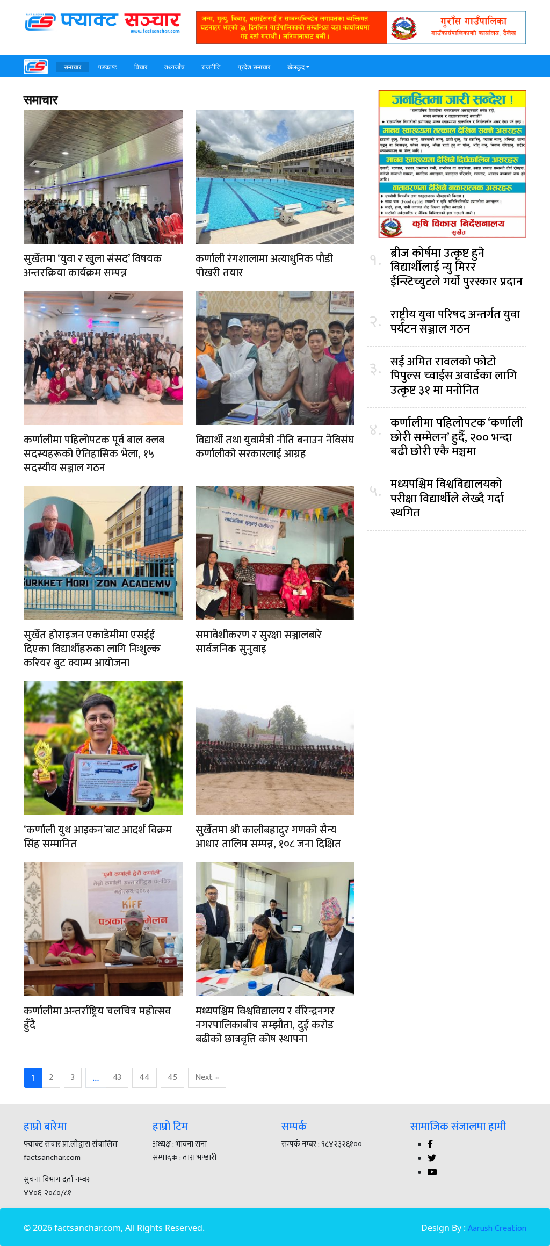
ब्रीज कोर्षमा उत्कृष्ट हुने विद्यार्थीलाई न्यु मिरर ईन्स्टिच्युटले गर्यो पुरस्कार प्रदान (456, 268)
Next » (207, 1077)
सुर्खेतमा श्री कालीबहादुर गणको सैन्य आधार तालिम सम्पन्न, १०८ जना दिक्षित (268, 837)
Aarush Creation (497, 1228)
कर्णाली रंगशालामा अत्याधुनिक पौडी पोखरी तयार (264, 266)
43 (117, 1077)
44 (144, 1077)
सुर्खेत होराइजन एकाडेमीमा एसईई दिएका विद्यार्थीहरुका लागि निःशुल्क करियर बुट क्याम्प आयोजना (92, 649)
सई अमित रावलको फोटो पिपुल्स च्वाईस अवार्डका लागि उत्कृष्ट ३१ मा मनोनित (453, 376)
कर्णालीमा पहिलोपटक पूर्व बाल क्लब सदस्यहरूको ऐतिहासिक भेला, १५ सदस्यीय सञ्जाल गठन (94, 454)
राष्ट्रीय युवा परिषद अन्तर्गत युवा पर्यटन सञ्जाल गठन (455, 322)
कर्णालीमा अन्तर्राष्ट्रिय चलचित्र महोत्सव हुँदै (97, 1018)
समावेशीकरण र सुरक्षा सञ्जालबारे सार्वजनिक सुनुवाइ (259, 642)
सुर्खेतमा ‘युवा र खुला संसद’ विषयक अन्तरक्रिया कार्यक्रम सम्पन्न (93, 266)
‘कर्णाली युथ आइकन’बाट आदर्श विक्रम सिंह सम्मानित (98, 837)
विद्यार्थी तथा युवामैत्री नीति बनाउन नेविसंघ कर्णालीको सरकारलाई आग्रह (275, 447)
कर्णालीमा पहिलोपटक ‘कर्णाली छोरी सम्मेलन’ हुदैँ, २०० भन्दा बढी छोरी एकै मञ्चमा (456, 437)
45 (172, 1077)
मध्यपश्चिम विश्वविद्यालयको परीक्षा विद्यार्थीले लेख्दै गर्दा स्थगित (447, 499)
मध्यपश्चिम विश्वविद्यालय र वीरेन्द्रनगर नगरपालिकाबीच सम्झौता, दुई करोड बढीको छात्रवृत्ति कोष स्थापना (265, 1025)
